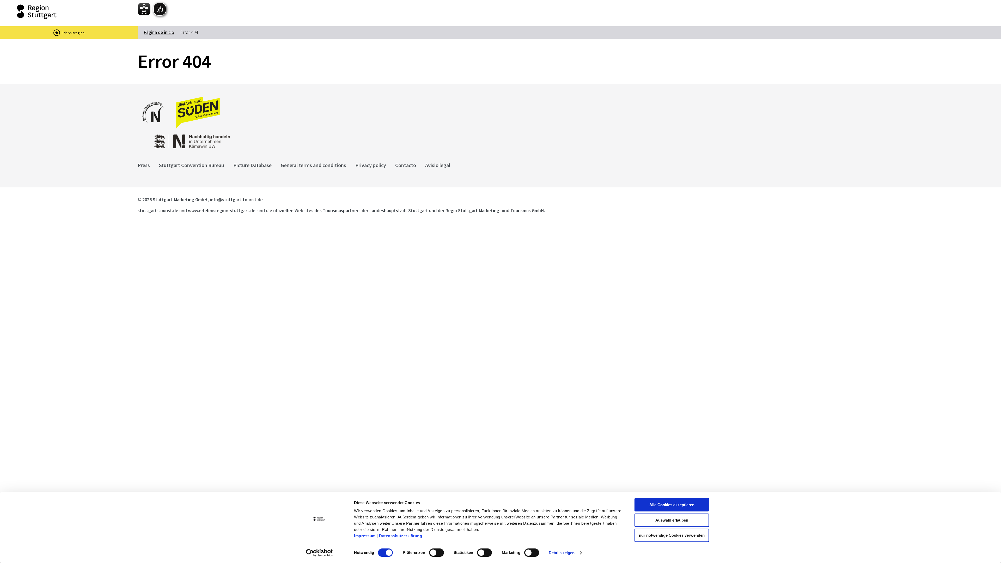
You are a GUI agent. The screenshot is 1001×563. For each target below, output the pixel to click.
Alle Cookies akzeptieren (671, 505)
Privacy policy (370, 165)
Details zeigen (562, 552)
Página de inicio (159, 32)
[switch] (436, 552)
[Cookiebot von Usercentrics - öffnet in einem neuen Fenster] (319, 553)
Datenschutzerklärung (400, 536)
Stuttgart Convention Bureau (191, 165)
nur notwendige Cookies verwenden (672, 535)
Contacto (405, 165)
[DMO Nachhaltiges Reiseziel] (156, 127)
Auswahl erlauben (671, 520)
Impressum (365, 536)
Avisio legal (437, 165)
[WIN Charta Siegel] (344, 138)
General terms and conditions (313, 165)
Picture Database (252, 165)
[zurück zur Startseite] (63, 11)
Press (144, 165)
